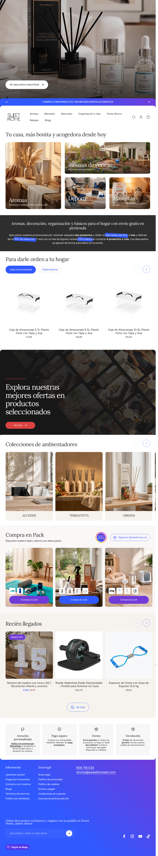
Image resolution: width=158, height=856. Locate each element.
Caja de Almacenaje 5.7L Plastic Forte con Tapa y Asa (29, 331)
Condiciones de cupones (52, 793)
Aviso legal (44, 774)
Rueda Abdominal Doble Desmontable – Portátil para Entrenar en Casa (79, 684)
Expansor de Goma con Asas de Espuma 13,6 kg (129, 684)
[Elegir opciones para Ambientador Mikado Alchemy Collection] (85, 591)
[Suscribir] (69, 833)
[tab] (21, 270)
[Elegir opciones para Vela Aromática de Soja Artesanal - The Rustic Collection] (78, 591)
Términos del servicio (17, 793)
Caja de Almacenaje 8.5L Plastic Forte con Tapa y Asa (79, 331)
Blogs (9, 788)
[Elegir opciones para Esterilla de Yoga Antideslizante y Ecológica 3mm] (12, 591)
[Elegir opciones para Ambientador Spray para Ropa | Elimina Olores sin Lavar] (62, 591)
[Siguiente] (149, 102)
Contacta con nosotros (18, 784)
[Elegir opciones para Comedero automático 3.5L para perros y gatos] (127, 591)
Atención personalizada (23, 737)
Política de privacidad (50, 779)
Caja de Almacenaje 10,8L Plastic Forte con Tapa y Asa (129, 331)
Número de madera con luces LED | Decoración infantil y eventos (29, 684)
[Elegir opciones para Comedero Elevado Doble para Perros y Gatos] (112, 591)
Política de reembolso (18, 798)
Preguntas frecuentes (18, 779)
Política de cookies (48, 784)
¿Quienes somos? (15, 774)
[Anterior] (6, 102)
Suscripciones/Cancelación (53, 798)
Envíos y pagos (46, 788)
